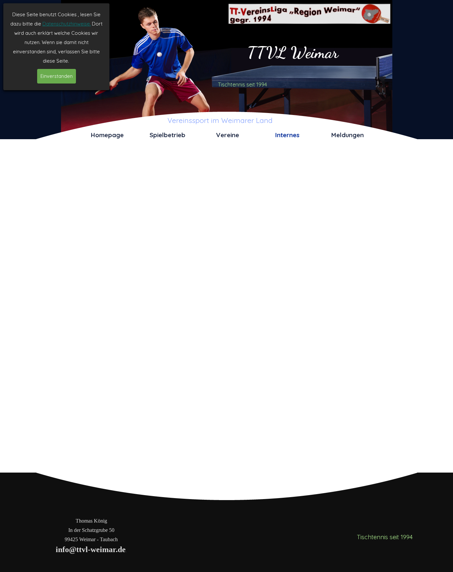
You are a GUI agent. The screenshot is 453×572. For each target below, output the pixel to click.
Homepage (107, 135)
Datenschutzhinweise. (66, 24)
